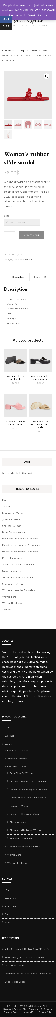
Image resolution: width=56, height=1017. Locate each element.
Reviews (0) (40, 277)
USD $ (7, 20)
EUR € (7, 27)
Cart (7, 914)
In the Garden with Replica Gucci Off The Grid (28, 949)
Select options (15, 362)
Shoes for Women (11, 525)
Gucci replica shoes (38, 696)
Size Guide (10, 897)
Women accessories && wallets (18, 590)
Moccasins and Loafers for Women (20, 551)
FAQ (7, 889)
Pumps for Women (12, 558)
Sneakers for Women (13, 583)
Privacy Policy (45, 1012)
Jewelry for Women (12, 519)
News (8, 922)
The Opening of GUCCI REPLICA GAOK (24, 957)
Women (6, 506)
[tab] (18, 277)
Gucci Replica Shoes (15, 981)
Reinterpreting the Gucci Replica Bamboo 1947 (28, 973)
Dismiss (42, 15)
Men (4, 500)
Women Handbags (12, 603)
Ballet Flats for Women (14, 532)
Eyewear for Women (13, 512)
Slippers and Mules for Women (18, 577)
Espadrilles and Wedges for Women (21, 545)
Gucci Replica (32, 1006)
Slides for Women (24, 259)
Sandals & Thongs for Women (18, 564)
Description (18, 277)
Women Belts (9, 596)
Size (6, 216)
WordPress (31, 1012)
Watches (7, 609)
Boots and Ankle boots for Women (20, 538)
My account (10, 906)
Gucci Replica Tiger (14, 965)
